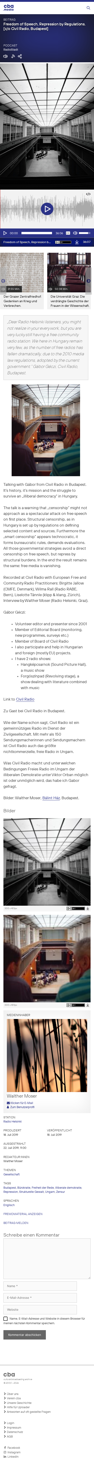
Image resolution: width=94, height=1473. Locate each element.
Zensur (60, 1191)
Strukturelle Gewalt (31, 1191)
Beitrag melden (15, 1223)
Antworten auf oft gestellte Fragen (28, 1411)
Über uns (12, 1394)
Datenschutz (14, 1432)
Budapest (9, 1187)
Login (10, 1423)
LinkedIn (12, 1456)
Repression (10, 1191)
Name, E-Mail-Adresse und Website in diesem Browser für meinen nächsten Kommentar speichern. (44, 1321)
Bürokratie (23, 1187)
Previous (2, 281)
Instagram (13, 1452)
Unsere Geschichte (18, 1403)
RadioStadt (10, 49)
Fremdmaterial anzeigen (22, 1214)
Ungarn (50, 1191)
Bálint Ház (51, 798)
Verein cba (13, 1398)
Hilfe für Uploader (18, 1407)
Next (88, 281)
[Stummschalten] (75, 233)
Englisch (9, 1205)
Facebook (13, 1447)
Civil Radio (25, 699)
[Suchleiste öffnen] (88, 8)
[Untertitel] (68, 233)
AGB (9, 1436)
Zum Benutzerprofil (21, 1107)
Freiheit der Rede (43, 1187)
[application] (47, 233)
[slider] (36, 233)
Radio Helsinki (12, 1121)
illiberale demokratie (68, 1187)
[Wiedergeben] (5, 233)
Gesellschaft (11, 1174)
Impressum (13, 1427)
